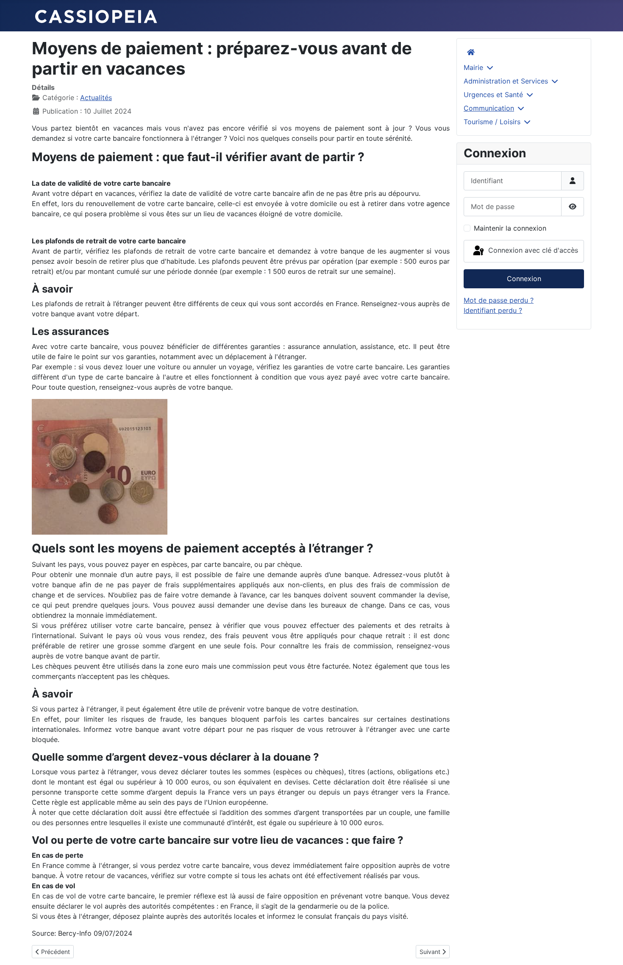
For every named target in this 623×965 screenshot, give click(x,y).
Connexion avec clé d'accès (532, 250)
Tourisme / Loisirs (492, 121)
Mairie (473, 67)
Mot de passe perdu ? (499, 300)
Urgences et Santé (493, 94)
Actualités (96, 97)
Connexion (524, 278)
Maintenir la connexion (510, 228)
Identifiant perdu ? (493, 310)
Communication (489, 108)
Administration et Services (506, 81)
